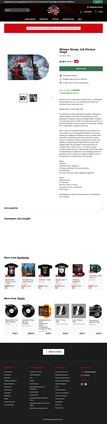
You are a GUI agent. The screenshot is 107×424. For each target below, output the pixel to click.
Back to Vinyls (55, 352)
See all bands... (9, 405)
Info (80, 19)
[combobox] (17, 10)
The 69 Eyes (8, 372)
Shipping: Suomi (96, 7)
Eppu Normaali (9, 384)
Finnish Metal (34, 392)
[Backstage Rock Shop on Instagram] (82, 384)
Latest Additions (35, 375)
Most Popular (34, 384)
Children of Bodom (10, 381)
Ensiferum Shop (65, 56)
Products (43, 19)
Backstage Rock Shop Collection (37, 388)
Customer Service (61, 372)
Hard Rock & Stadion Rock (38, 408)
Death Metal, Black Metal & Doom (39, 399)
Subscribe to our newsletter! (15, 2)
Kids (31, 378)
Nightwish (7, 396)
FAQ (56, 387)
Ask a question (11, 208)
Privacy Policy (59, 399)
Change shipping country (68, 93)
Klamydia (7, 393)
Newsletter (68, 19)
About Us (58, 405)
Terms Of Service (61, 396)
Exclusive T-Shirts (35, 372)
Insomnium (8, 390)
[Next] (51, 98)
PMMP (6, 399)
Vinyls (21, 298)
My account (59, 408)
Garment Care (60, 390)
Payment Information (62, 378)
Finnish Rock (34, 395)
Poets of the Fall (9, 402)
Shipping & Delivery (61, 375)
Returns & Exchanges (62, 381)
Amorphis (7, 375)
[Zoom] (28, 67)
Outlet (55, 19)
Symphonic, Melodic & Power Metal (40, 404)
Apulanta (7, 378)
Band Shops (30, 19)
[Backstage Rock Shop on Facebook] (86, 384)
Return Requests (60, 384)
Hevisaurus (8, 387)
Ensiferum (23, 257)
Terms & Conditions (62, 393)
